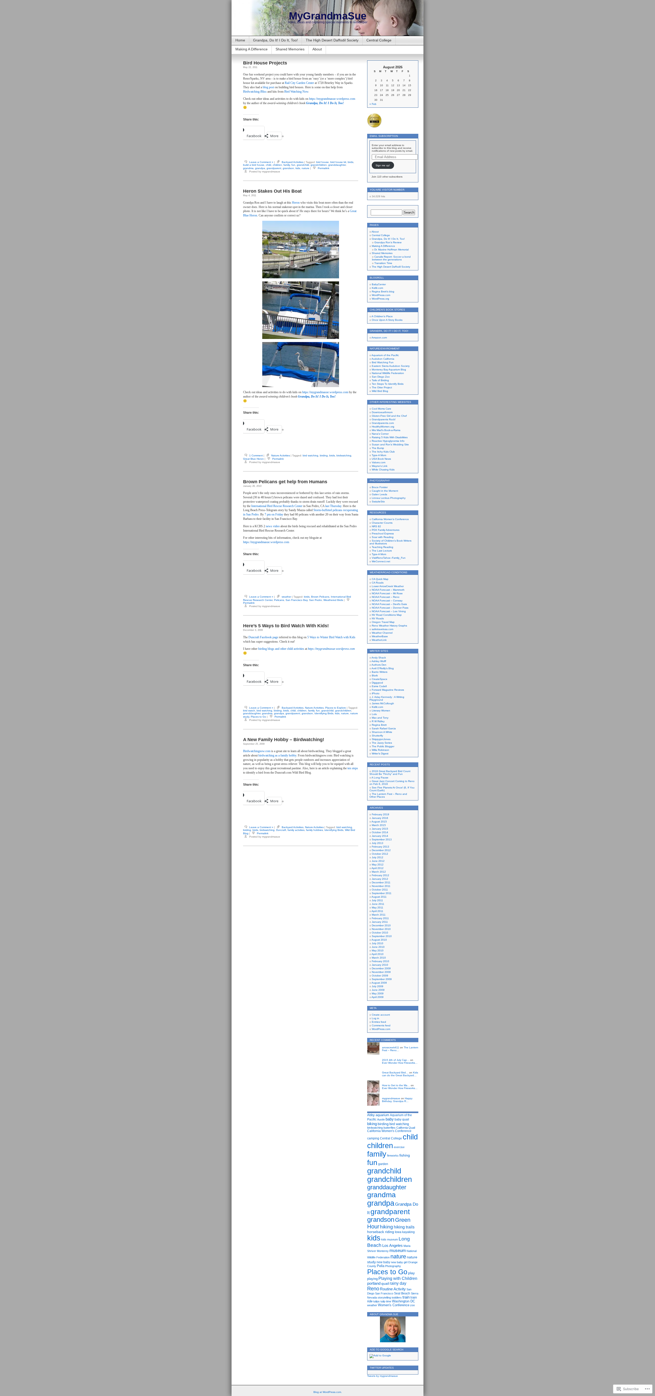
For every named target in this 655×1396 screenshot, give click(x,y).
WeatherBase (380, 636)
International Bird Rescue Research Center (276, 506)
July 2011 (377, 900)
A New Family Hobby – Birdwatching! (283, 739)
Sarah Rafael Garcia (384, 728)
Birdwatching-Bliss (255, 91)
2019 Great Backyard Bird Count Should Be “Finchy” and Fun (389, 772)
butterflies (390, 1127)
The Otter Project (382, 387)
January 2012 (380, 878)
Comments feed (381, 1025)
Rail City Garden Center (299, 83)
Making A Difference (251, 49)
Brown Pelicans (320, 596)
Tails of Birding (380, 380)
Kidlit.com (377, 288)
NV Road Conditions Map (387, 614)
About (317, 49)
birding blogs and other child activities (281, 649)
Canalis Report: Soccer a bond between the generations (391, 258)
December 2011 (381, 882)
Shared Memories (290, 49)
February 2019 (380, 814)
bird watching (310, 455)
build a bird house (253, 164)
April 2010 (378, 954)
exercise (399, 1147)
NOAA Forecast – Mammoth (388, 589)
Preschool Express (383, 533)
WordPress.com (381, 295)
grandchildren (319, 164)
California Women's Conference (389, 1131)
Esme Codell (379, 686)
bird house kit (338, 162)
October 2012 (380, 853)
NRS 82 (376, 526)
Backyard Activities (292, 162)
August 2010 (379, 939)
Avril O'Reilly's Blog (383, 668)
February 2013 (380, 846)
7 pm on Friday (274, 514)
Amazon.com (379, 337)
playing (372, 1279)
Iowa (398, 1232)
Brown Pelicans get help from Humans (285, 481)
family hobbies (314, 830)
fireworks (393, 1155)
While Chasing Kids (383, 469)
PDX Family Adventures (385, 530)
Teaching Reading (382, 547)
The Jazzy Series (382, 742)
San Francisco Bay (297, 600)
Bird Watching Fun (383, 362)
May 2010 (378, 950)
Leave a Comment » (261, 162)
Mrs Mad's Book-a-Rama (386, 430)
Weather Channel (382, 632)
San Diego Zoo (381, 376)
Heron (296, 202)
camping (373, 1138)
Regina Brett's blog (383, 291)
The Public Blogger (383, 746)
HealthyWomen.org (383, 426)
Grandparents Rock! (384, 419)
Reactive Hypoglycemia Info (388, 440)
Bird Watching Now (296, 91)
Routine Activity (393, 1289)
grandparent (274, 168)
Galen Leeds (379, 494)
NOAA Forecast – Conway (387, 600)
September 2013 (382, 839)
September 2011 (381, 893)
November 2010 (381, 929)
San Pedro (315, 600)
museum (397, 1250)
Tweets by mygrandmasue (382, 1376)
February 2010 (380, 961)
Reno (373, 1288)
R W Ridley (378, 721)
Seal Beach (402, 1293)
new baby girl (399, 1262)
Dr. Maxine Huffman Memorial (391, 249)
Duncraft (281, 830)
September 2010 (382, 936)
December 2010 (381, 925)
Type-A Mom (379, 455)
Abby (371, 1115)
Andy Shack (379, 657)
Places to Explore (335, 707)
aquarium (382, 1115)
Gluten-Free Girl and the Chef (389, 415)
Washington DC (403, 1301)
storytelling (384, 1297)
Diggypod (377, 682)
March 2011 (379, 914)
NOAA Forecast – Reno (385, 597)
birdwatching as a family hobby (277, 755)
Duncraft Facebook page (263, 637)
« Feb (372, 104)
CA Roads (378, 582)
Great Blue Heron (253, 458)
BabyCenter (379, 284)
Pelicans (279, 600)
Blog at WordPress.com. (327, 1392)
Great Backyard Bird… (395, 1072)
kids (298, 168)
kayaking (408, 1232)
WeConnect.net (381, 561)
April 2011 (377, 911)
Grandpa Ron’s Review (387, 242)
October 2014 (380, 832)
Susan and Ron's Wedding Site (390, 444)
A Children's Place (382, 316)
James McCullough (383, 703)
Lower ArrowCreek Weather (388, 586)
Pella (380, 1266)
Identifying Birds (323, 713)
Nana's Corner (380, 433)
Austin (381, 1119)
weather (286, 596)
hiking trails (404, 1227)
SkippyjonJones (381, 739)
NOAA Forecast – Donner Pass (390, 607)
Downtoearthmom (382, 412)
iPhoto (375, 693)
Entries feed (379, 1021)
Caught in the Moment (385, 490)
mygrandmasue (391, 1098)
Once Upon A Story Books (387, 319)
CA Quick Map (380, 579)
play (411, 1273)
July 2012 (377, 857)
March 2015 (379, 825)
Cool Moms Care (381, 408)
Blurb (375, 675)
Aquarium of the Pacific (385, 355)
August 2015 (379, 821)
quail (385, 1283)
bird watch (249, 710)
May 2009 (378, 993)
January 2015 (380, 828)
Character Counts (382, 522)
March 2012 (379, 871)
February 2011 (380, 918)
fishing (404, 1155)
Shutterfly (377, 735)
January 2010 (380, 964)
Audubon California (383, 358)
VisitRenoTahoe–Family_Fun (389, 557)
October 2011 (380, 889)
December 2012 (381, 850)
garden (383, 1164)
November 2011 (381, 886)
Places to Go (258, 716)
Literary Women (381, 710)
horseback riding (380, 1232)
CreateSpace (379, 679)
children (277, 164)
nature (305, 168)
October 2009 (380, 975)
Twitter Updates (382, 1367)
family (286, 164)
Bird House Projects (265, 62)
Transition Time (383, 263)
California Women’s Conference (390, 519)
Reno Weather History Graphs (389, 625)
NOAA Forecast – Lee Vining (389, 611)
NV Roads (378, 618)
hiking (386, 1226)
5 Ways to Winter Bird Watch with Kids (331, 637)
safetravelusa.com (382, 629)
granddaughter (337, 164)
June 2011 (378, 904)
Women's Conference (393, 1305)
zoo (412, 1305)
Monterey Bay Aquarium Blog (389, 369)
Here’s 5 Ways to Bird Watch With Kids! (286, 625)
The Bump (378, 448)
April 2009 (378, 997)
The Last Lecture (382, 550)
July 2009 (377, 986)
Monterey (383, 1250)
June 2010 (378, 947)
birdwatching (343, 455)
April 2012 (378, 868)
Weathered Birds (333, 600)
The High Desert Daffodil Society (332, 40)
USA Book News (381, 458)
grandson (288, 168)
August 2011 (379, 896)
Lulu (374, 714)
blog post (268, 87)
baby (390, 1119)
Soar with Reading (383, 537)
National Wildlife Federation (388, 373)
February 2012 (380, 875)
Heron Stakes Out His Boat (272, 191)
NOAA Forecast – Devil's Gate (389, 604)
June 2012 (378, 861)
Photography (393, 1266)
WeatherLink (379, 640)
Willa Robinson (380, 750)
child (268, 164)
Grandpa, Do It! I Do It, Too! (275, 40)
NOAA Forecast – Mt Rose (387, 593)
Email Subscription (384, 136)
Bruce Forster (380, 487)
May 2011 (377, 907)
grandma (248, 168)
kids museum (389, 1239)
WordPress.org (380, 298)
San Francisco (384, 1293)
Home (240, 40)
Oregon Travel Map (383, 622)
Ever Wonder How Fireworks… (400, 1062)
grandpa (260, 168)
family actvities (296, 830)
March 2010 (379, 957)
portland (373, 1283)
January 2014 (380, 835)
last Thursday (333, 506)
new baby (383, 1262)
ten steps (352, 768)
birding (324, 455)
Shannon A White (382, 732)
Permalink (323, 168)
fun (293, 164)
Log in (375, 1018)
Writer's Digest (380, 753)
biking (372, 1124)
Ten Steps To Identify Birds (387, 383)
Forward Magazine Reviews (388, 689)
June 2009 (378, 989)
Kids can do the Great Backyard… (400, 1074)
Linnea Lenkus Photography (389, 498)
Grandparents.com (383, 423)
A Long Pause (380, 777)
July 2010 (377, 943)
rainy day (398, 1283)
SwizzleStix (378, 501)
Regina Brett (379, 724)
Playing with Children (397, 1278)
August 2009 (379, 982)
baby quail (402, 1119)
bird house (322, 162)
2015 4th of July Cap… (395, 1060)
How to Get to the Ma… (396, 1085)
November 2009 (381, 972)
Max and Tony (380, 717)
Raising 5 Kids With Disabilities (390, 437)
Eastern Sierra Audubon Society (391, 366)
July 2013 (377, 843)
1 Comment (256, 455)
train (406, 1297)
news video (273, 526)
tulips (376, 1301)
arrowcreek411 (390, 1047)
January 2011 (380, 921)
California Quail (405, 1127)
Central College (378, 40)
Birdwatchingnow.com (256, 751)
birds (350, 162)
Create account (381, 1014)
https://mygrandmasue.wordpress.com (331, 99)
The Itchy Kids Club (383, 451)
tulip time (385, 1301)
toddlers (397, 1297)
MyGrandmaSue (327, 15)
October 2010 (380, 932)
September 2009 (382, 979)
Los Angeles (392, 1245)
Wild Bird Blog (380, 391)
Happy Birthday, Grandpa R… (397, 1100)
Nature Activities (280, 455)
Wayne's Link (379, 466)
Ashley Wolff (379, 661)
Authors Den (379, 664)
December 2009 (381, 968)
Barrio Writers (379, 671)
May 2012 (378, 864)
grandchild (303, 164)
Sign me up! (383, 165)
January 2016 (380, 818)
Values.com (378, 462)
